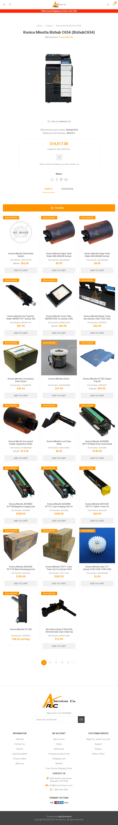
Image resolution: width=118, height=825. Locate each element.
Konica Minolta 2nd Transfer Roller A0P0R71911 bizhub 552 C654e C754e (20, 319)
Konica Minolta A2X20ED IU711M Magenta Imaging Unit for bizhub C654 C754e (21, 506)
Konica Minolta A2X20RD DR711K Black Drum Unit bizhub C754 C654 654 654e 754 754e (97, 444)
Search (19, 749)
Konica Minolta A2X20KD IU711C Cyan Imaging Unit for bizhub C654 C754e (59, 506)
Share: (59, 174)
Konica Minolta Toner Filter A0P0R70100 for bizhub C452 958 (59, 319)
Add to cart (21, 270)
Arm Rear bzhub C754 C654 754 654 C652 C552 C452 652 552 (59, 632)
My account (58, 739)
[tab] (48, 189)
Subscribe (81, 719)
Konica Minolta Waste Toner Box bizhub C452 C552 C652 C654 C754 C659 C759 (97, 319)
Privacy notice (19, 758)
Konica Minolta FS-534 (21, 629)
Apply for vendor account (98, 739)
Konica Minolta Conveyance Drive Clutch (21, 380)
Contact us (19, 744)
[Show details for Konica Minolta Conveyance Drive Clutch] (21, 357)
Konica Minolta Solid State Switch (20, 254)
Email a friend (65, 179)
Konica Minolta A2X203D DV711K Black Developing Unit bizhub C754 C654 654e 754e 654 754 (21, 570)
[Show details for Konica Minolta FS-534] (21, 608)
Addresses (59, 749)
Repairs (98, 749)
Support (98, 744)
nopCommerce (65, 816)
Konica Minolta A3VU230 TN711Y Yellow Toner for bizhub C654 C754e (97, 506)
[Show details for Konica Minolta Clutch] (59, 357)
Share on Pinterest (61, 179)
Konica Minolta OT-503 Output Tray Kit (97, 380)
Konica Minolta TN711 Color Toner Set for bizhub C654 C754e (59, 569)
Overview (67, 189)
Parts (49, 189)
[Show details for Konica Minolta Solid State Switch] (21, 232)
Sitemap (20, 739)
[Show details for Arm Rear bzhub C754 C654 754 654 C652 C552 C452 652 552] (59, 608)
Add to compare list (61, 122)
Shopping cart (58, 758)
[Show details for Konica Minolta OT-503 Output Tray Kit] (97, 357)
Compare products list (59, 753)
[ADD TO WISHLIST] (59, 157)
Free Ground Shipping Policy (59, 768)
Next (74, 662)
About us (19, 763)
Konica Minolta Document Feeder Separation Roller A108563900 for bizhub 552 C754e (21, 445)
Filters (59, 208)
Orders (59, 744)
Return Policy (98, 753)
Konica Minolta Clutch (59, 378)
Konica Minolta (66, 37)
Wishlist (59, 763)
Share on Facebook (56, 179)
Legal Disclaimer (19, 753)
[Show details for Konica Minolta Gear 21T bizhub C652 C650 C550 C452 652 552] (97, 545)
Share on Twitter (52, 179)
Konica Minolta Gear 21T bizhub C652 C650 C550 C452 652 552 (97, 569)
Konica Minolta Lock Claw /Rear (59, 442)
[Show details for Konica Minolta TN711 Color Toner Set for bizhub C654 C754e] (59, 545)
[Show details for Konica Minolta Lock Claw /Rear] (59, 420)
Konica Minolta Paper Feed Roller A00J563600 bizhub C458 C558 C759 (59, 256)
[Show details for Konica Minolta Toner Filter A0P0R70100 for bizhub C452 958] (59, 295)
